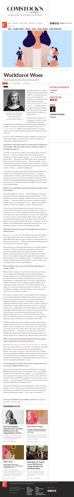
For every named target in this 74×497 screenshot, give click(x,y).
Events (34, 29)
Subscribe (15, 23)
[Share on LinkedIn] (56, 100)
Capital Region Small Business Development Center (25, 345)
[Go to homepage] (25, 11)
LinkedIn (58, 23)
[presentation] (4, 25)
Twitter (51, 23)
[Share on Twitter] (53, 100)
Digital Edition (23, 23)
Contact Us (11, 26)
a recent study (14, 235)
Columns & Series (18, 29)
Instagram (55, 23)
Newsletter (32, 23)
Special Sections (43, 29)
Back (5, 83)
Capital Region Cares (55, 29)
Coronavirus (53, 90)
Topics (10, 29)
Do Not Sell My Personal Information (27, 483)
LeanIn (33, 157)
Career (52, 92)
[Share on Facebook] (51, 100)
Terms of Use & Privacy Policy (14, 483)
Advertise (39, 23)
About (9, 23)
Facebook (53, 23)
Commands (1, 496)
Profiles (27, 29)
